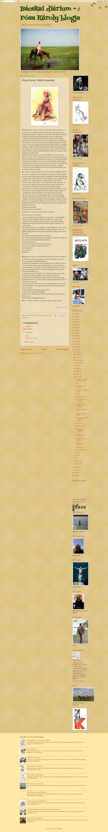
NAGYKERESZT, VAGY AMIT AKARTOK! (38, 740)
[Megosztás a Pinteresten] (65, 315)
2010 (76, 473)
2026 (76, 313)
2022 (76, 325)
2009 (76, 475)
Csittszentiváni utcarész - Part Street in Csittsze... (82, 419)
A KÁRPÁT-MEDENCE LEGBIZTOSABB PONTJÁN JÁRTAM (43, 809)
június (77, 368)
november (78, 354)
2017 (76, 338)
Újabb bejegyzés (26, 349)
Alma (77, 383)
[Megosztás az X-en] (61, 315)
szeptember (79, 360)
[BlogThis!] (60, 315)
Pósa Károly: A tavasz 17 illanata (81, 400)
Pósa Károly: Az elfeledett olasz (80, 435)
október (78, 357)
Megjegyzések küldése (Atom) (34, 353)
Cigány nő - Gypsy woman (80, 414)
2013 (76, 349)
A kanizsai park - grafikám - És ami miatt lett (81, 405)
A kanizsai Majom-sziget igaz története (37, 801)
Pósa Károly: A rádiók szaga (81, 390)
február (78, 461)
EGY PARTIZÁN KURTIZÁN (35, 766)
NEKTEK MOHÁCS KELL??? (35, 818)
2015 (76, 344)
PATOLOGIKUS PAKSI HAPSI (35, 775)
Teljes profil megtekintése (79, 681)
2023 (76, 322)
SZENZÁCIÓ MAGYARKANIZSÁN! (36, 792)
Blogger (60, 828)
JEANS (77, 394)
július (77, 365)
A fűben (78, 455)
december (78, 352)
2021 (76, 327)
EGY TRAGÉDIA (31, 749)
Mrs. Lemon (79, 423)
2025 (76, 316)
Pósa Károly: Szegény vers (81, 410)
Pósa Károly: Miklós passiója (81, 386)
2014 (76, 347)
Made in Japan (79, 447)
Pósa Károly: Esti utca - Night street (82, 439)
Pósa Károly (77, 660)
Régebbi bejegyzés (62, 349)
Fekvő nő (78, 452)
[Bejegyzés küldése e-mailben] (55, 315)
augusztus (78, 363)
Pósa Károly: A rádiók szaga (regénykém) (81, 379)
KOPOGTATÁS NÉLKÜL (33, 757)
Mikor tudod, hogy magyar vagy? (35, 783)
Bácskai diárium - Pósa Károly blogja (50, 13)
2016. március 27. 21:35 (32, 338)
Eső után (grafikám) (81, 426)
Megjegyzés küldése (29, 342)
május (77, 371)
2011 (76, 470)
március (78, 376)
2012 (76, 467)
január (77, 464)
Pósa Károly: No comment (80, 443)
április (77, 374)
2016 (76, 341)
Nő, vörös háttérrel (80, 449)
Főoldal (44, 349)
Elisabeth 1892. (79, 397)
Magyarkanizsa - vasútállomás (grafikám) (80, 430)
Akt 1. (77, 457)
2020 (76, 330)
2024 (76, 319)
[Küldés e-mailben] (58, 315)
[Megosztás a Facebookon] (63, 315)
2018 (76, 336)
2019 (76, 333)
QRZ (27, 326)
